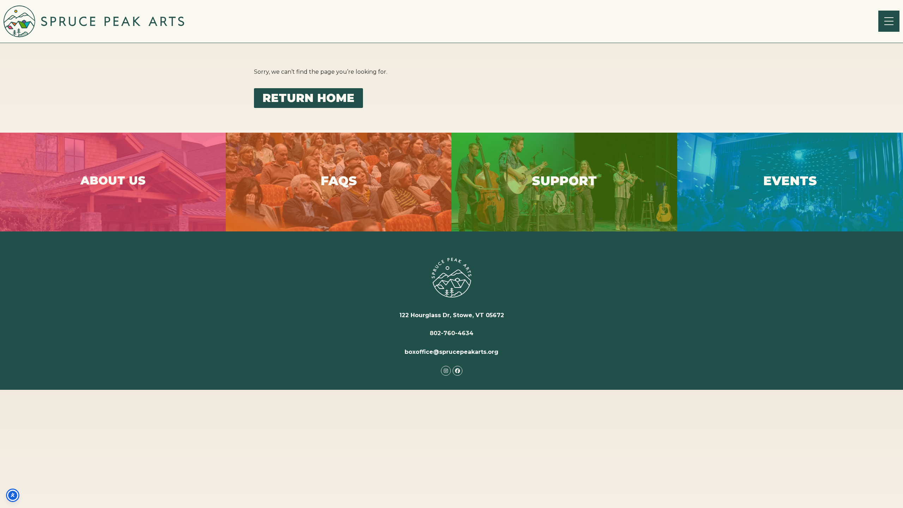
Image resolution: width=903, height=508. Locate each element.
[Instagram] (446, 371)
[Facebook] (457, 371)
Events (790, 187)
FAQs (338, 190)
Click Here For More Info (112, 193)
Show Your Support (564, 189)
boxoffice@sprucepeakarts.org (451, 352)
